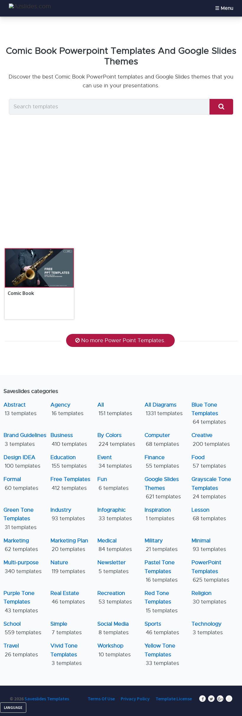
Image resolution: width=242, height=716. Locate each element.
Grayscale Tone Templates (211, 488)
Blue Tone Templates (209, 413)
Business (68, 439)
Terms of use (101, 699)
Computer (162, 439)
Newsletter (113, 566)
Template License (174, 699)
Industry (67, 514)
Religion (209, 597)
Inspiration (159, 514)
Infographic (114, 514)
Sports (162, 628)
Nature (67, 566)
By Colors (116, 439)
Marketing (21, 544)
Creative (211, 439)
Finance (162, 461)
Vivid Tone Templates (66, 654)
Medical (114, 544)
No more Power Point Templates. (123, 340)
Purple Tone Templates (21, 602)
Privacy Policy (135, 699)
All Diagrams (164, 409)
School (22, 628)
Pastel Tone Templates (161, 571)
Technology (207, 628)
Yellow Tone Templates (162, 654)
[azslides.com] (30, 6)
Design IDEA (22, 461)
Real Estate (67, 597)
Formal (21, 483)
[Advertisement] (121, 187)
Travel (21, 650)
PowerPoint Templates (210, 571)
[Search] (221, 107)
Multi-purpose (23, 566)
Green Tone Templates (20, 519)
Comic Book (21, 293)
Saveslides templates (46, 699)
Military (161, 544)
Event (114, 461)
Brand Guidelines (25, 439)
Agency (67, 409)
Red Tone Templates (161, 602)
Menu (227, 8)
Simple (66, 628)
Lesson (209, 514)
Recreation (114, 597)
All (114, 409)
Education (68, 461)
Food (209, 461)
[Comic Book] (39, 268)
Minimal (209, 544)
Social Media (113, 628)
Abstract (20, 409)
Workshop (114, 650)
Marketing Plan (69, 544)
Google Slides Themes (163, 488)
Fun (113, 483)
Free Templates (70, 483)
